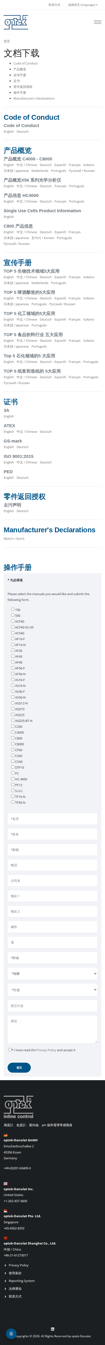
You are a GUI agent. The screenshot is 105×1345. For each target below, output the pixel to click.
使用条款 (15, 1273)
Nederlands (40, 170)
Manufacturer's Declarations (33, 98)
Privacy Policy (46, 1050)
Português (58, 170)
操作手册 (19, 92)
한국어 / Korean (43, 238)
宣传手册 (19, 75)
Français (75, 165)
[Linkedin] (52, 1329)
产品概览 (19, 69)
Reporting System (22, 1281)
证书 (16, 81)
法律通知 (15, 1288)
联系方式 (54, 5)
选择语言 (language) (82, 5)
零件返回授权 (22, 86)
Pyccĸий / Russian (82, 170)
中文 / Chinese (27, 165)
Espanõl (60, 165)
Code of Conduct (25, 63)
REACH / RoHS (14, 538)
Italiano (88, 165)
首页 (7, 41)
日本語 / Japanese (16, 170)
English (9, 131)
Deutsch (23, 131)
